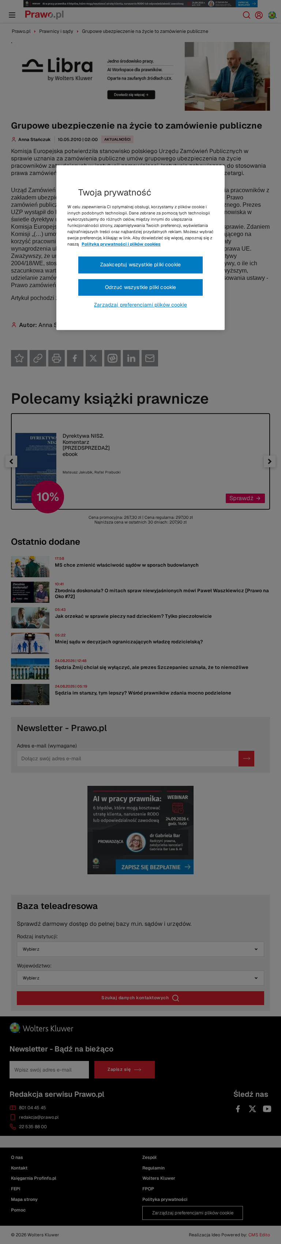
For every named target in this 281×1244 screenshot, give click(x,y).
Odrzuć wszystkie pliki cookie (140, 287)
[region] (140, 247)
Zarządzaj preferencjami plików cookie (140, 305)
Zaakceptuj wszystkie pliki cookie (140, 264)
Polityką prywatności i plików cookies (121, 244)
